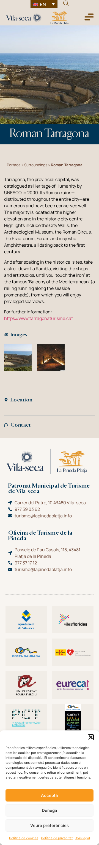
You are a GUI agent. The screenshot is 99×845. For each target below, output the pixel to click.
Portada (14, 164)
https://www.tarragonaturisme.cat (38, 318)
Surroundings (35, 164)
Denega (49, 810)
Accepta (49, 795)
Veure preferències (49, 825)
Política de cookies (23, 838)
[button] (91, 737)
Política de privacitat (57, 838)
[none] (44, 4)
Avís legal (82, 838)
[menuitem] (44, 4)
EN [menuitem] (43, 4)
